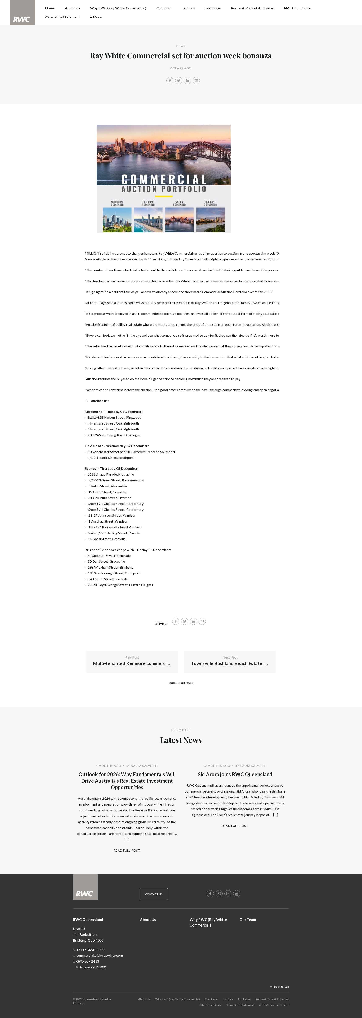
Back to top (281, 986)
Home (50, 8)
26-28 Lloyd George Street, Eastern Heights (120, 585)
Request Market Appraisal (252, 8)
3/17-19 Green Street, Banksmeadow (116, 480)
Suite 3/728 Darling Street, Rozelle (114, 533)
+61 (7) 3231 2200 (90, 949)
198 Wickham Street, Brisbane (110, 567)
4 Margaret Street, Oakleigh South (113, 423)
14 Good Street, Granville (107, 539)
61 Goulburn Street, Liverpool (110, 498)
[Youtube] (236, 893)
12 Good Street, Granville (107, 492)
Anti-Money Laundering (274, 1005)
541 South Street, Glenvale (108, 579)
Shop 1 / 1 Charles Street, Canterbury (116, 504)
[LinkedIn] (187, 80)
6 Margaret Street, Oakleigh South (113, 429)
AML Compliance (297, 8)
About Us (72, 8)
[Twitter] (178, 80)
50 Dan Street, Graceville (106, 561)
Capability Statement (62, 17)
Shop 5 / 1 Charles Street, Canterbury (116, 509)
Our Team (164, 8)
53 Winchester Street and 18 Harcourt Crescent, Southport (131, 452)
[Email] (196, 80)
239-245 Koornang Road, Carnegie (114, 435)
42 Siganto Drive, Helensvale (109, 555)
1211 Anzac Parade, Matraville (111, 474)
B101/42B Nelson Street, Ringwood (114, 417)
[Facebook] (169, 80)
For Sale (188, 8)
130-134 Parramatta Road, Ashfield (115, 527)
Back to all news (181, 683)
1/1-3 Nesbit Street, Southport (111, 457)
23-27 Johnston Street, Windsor (112, 515)
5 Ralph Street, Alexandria (107, 486)
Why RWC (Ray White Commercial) (118, 8)
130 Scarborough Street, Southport (114, 573)
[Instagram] (219, 893)
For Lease (213, 8)
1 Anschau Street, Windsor (108, 521)
